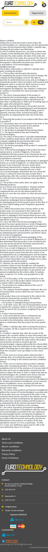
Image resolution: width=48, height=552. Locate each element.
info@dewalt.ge (11, 507)
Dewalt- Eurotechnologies (14, 511)
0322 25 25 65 (10, 500)
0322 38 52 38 (10, 490)
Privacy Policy (8, 454)
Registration (37, 13)
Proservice (43, 547)
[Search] (26, 22)
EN (41, 22)
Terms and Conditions (12, 443)
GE (34, 22)
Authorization (10, 13)
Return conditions (10, 446)
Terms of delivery (10, 458)
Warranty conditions (11, 450)
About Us (6, 439)
